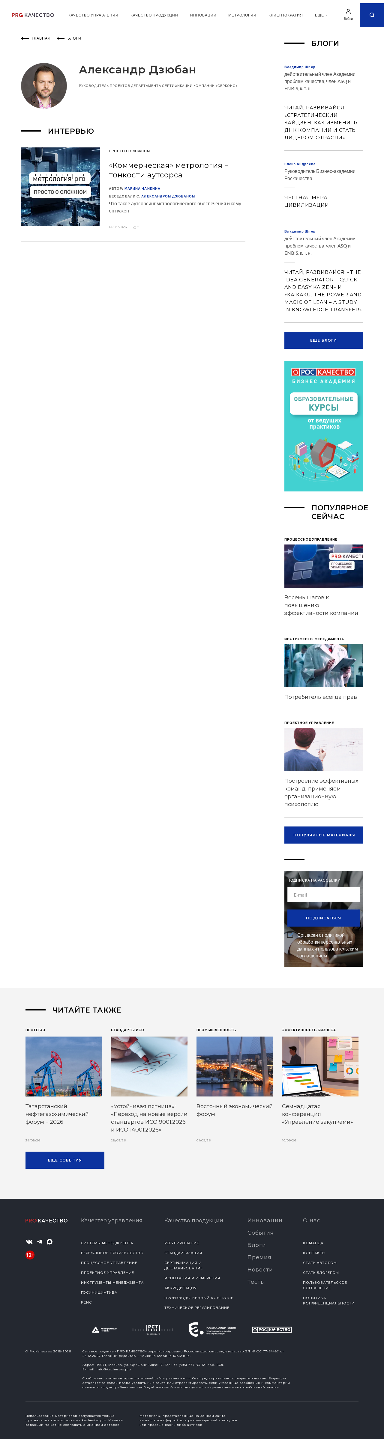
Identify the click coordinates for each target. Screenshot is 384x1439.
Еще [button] (320, 15)
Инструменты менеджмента (112, 1282)
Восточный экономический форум (234, 1110)
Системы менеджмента (107, 1243)
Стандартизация (183, 1253)
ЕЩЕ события (65, 1160)
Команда (313, 1243)
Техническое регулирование (197, 1308)
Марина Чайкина (142, 188)
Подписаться (323, 918)
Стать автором (320, 1263)
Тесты (256, 1282)
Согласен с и (327, 945)
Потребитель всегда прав (320, 697)
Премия (260, 1257)
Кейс (86, 1302)
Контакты (314, 1253)
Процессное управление (109, 1263)
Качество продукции (154, 15)
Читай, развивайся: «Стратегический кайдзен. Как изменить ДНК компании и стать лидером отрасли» (321, 123)
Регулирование (181, 1243)
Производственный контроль (198, 1298)
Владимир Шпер (300, 67)
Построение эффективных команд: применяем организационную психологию (321, 793)
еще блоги (323, 340)
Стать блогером (321, 1273)
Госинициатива (99, 1292)
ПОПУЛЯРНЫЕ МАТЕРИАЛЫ (324, 835)
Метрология (242, 15)
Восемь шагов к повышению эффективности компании (321, 605)
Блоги (257, 1245)
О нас (311, 1220)
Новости (260, 1269)
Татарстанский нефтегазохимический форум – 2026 (57, 1114)
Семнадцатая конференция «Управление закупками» (317, 1114)
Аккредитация (180, 1288)
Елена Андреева (300, 164)
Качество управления (93, 15)
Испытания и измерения (192, 1278)
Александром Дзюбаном (168, 196)
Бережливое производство (112, 1253)
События (261, 1233)
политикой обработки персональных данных (324, 941)
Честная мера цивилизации (306, 201)
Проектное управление (107, 1273)
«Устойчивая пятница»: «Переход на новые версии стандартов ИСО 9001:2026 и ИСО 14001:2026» (149, 1118)
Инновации (203, 15)
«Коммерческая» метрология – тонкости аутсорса (169, 170)
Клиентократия (285, 15)
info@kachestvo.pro (114, 1369)
